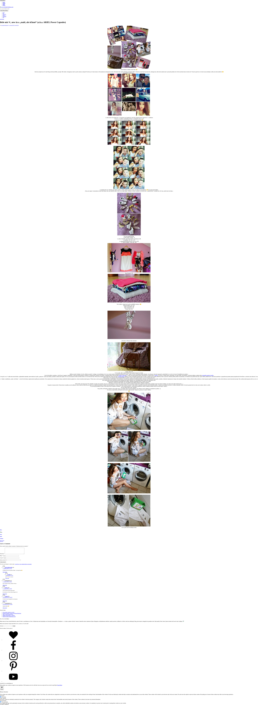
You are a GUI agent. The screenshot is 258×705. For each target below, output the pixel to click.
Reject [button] (55, 685)
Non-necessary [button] (3, 700)
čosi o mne (4, 14)
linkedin (4, 4)
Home (4, 12)
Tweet (1, 534)
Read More (59, 685)
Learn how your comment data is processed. (23, 564)
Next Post (1, 541)
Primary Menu (3, 0)
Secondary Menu (4, 10)
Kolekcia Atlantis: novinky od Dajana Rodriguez (12, 613)
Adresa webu (2, 560)
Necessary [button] (2, 695)
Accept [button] (52, 685)
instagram (4, 3)
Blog (3, 13)
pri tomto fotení (121, 376)
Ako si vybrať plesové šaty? (8, 614)
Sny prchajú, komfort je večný (8, 612)
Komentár (2, 553)
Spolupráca (4, 15)
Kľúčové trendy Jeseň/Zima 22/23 (9, 616)
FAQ (3, 17)
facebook (4, 2)
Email (1, 536)
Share (1, 529)
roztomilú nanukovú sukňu (207, 375)
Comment (1, 538)
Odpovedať (5, 572)
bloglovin (4, 5)
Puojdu (156, 375)
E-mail (1, 557)
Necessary (4, 697)
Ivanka (9, 574)
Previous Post (2, 540)
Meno (1, 555)
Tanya (6, 587)
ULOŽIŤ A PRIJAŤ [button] (4, 704)
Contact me (4, 16)
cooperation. (2, 19)
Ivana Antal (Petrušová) (4, 25)
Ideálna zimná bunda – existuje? (9, 615)
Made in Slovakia (122, 375)
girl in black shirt (8, 567)
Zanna (6, 596)
